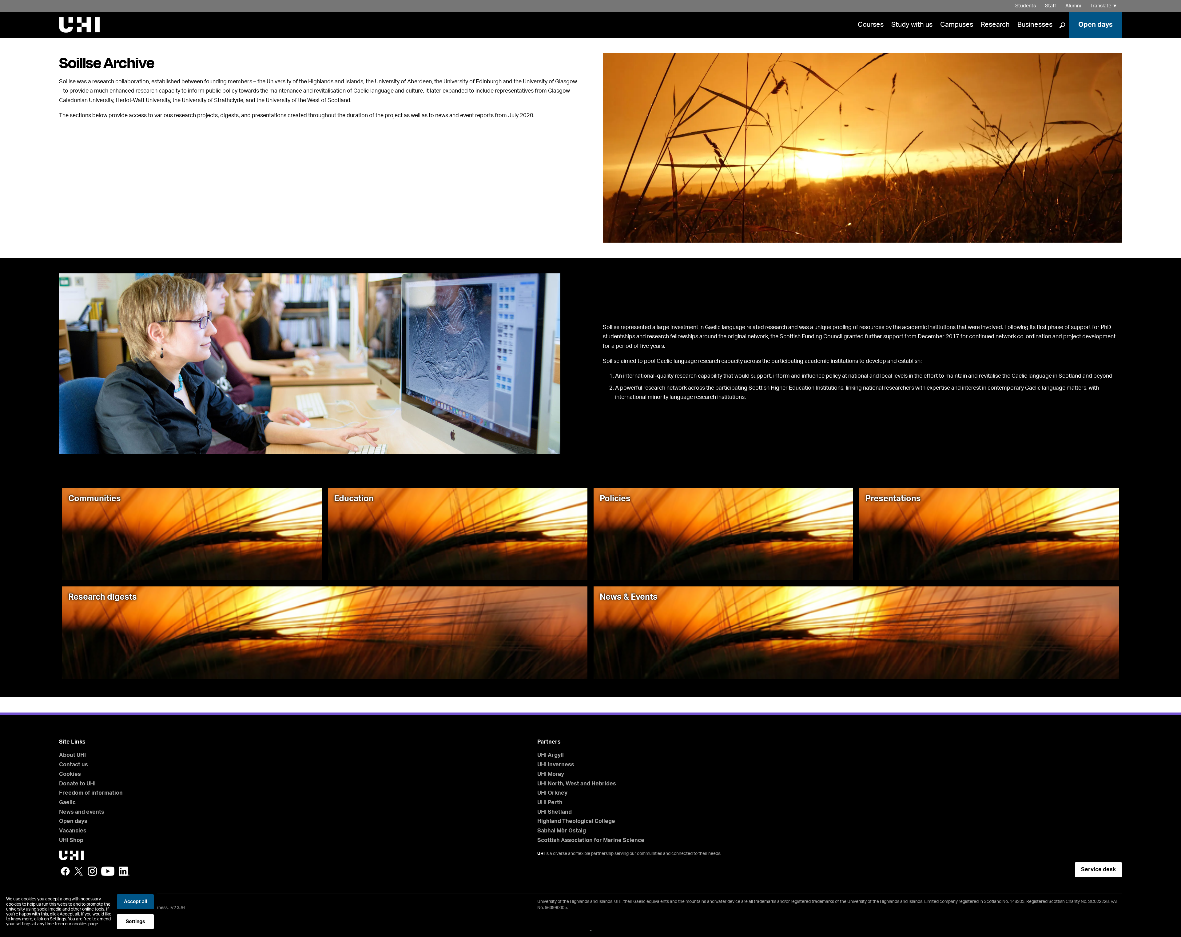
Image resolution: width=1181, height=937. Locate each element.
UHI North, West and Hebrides (576, 784)
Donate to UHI (77, 784)
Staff (1050, 5)
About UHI (72, 755)
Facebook (65, 871)
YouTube (107, 871)
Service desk (1098, 869)
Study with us (911, 24)
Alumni (1073, 5)
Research (995, 24)
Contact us (73, 765)
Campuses (956, 24)
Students (1025, 5)
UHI (541, 854)
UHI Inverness (555, 765)
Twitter (78, 871)
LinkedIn (124, 871)
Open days (1095, 24)
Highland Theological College (576, 821)
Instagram (92, 871)
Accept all (135, 901)
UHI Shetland (554, 812)
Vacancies (72, 831)
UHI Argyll (550, 755)
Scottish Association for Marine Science (590, 840)
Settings (135, 921)
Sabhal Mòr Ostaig (561, 831)
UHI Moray (550, 774)
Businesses (1034, 24)
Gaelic (67, 802)
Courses (871, 24)
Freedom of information (91, 793)
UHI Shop (71, 840)
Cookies (70, 774)
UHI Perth (550, 802)
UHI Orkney (552, 793)
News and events (81, 812)
